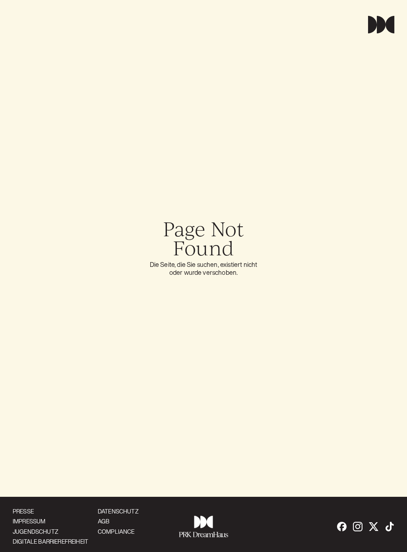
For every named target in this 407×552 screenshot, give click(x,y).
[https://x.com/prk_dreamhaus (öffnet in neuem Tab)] (373, 526)
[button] (378, 25)
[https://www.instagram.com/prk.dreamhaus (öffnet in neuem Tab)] (357, 526)
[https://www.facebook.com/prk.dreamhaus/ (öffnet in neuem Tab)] (342, 526)
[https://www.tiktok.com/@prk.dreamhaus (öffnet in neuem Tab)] (389, 526)
